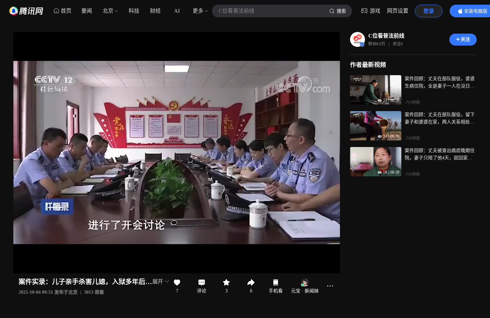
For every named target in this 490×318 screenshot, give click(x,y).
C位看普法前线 (386, 36)
